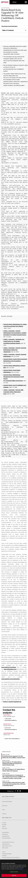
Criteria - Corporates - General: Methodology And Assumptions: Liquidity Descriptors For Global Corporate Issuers (15, 332)
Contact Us (4, 813)
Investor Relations (5, 832)
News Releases (5, 834)
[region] (14, 869)
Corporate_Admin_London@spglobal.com (12, 738)
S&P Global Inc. (7, 817)
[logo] (4, 2)
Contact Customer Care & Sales (8, 842)
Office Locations (5, 847)
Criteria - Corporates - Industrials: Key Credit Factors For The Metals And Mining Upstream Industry (14, 341)
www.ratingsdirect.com (10, 669)
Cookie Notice (20, 868)
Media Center (4, 805)
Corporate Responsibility (6, 853)
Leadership (4, 855)
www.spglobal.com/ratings (8, 667)
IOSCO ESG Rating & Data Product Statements (10, 857)
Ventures (3, 826)
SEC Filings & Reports (6, 838)
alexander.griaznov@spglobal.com (11, 729)
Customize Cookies (14, 871)
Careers (3, 851)
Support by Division (5, 844)
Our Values (4, 822)
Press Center (4, 828)
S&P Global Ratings (8, 796)
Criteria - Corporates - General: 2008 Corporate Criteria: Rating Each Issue (13, 392)
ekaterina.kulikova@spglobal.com (11, 720)
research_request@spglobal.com (12, 701)
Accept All (14, 875)
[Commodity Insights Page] (15, 791)
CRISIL (3, 809)
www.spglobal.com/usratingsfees (10, 679)
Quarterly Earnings (5, 836)
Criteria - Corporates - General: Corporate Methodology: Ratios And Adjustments (14, 349)
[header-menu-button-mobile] (26, 2)
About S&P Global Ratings (7, 801)
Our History (4, 824)
